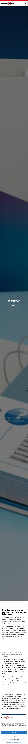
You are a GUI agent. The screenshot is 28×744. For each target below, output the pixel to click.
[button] (26, 717)
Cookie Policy (8, 742)
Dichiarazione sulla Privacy (16, 742)
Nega (14, 736)
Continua (14, 305)
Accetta (14, 732)
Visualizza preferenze (14, 739)
